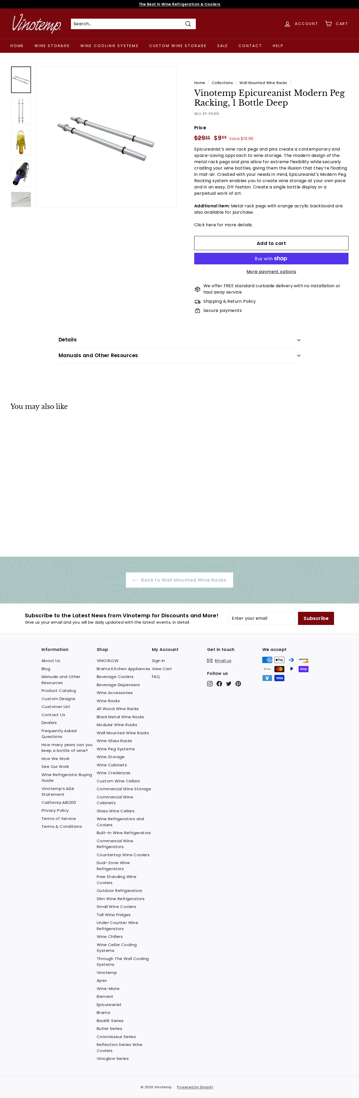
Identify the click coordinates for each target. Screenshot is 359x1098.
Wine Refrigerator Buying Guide (67, 777)
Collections (222, 82)
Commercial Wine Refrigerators (115, 844)
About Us (51, 660)
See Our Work (55, 766)
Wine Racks (108, 701)
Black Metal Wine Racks (120, 717)
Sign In (158, 660)
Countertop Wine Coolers (123, 855)
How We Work (55, 758)
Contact (250, 45)
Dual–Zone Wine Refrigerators (113, 865)
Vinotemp (107, 972)
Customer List (56, 706)
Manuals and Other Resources (98, 355)
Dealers (49, 722)
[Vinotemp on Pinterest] (238, 684)
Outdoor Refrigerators (119, 890)
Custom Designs (58, 698)
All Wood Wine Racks (118, 708)
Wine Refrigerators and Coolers (120, 822)
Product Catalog (59, 690)
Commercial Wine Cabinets (115, 800)
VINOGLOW (108, 660)
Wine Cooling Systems (109, 45)
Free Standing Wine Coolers (116, 879)
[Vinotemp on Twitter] (229, 684)
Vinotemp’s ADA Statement (58, 791)
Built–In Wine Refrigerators (124, 832)
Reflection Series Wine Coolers (120, 1047)
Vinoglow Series (113, 1058)
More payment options (271, 272)
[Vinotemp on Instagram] (210, 684)
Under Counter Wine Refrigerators (117, 925)
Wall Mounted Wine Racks (263, 82)
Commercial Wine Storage (124, 789)
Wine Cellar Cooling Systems (117, 947)
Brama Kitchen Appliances (124, 668)
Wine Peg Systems (116, 749)
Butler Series (109, 1028)
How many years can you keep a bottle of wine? (67, 747)
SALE (222, 45)
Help (278, 45)
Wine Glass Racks (114, 740)
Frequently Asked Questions (59, 734)
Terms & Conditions (62, 826)
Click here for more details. (223, 225)
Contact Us (53, 714)
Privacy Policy (55, 810)
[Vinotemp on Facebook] (219, 684)
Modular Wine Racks (117, 724)
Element (105, 996)
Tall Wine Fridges (114, 914)
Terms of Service (59, 818)
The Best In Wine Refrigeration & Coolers (179, 4)
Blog (46, 668)
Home (17, 45)
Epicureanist (109, 1004)
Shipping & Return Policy (229, 301)
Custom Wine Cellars (118, 781)
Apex (102, 980)
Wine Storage (52, 45)
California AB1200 (59, 802)
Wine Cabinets (112, 765)
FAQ (156, 676)
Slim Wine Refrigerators (121, 898)
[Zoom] (106, 136)
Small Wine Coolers (116, 906)
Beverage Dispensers (118, 684)
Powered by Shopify (195, 1087)
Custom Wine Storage (178, 45)
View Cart (162, 668)
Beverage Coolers (115, 676)
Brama (103, 1012)
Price (200, 128)
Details (68, 339)
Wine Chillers (110, 936)
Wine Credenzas (114, 773)
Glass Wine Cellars (116, 811)
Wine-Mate (108, 988)
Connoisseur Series (116, 1036)
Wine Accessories (115, 692)
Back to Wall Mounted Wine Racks (183, 580)
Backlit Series (110, 1020)
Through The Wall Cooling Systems (123, 961)
